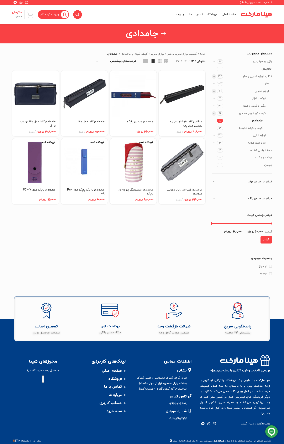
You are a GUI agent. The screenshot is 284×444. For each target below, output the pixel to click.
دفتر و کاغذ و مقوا (254, 106)
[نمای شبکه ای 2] (166, 61)
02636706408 (178, 404)
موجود (263, 274)
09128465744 (178, 419)
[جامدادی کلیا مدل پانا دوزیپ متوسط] (182, 161)
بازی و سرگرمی (262, 61)
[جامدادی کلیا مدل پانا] (84, 93)
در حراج (262, 266)
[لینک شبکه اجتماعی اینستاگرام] (214, 424)
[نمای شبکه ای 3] (160, 61)
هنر (267, 84)
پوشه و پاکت (263, 158)
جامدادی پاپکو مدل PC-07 (39, 190)
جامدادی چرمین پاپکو (140, 122)
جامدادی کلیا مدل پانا (91, 122)
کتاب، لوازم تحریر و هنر (257, 76)
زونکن (268, 165)
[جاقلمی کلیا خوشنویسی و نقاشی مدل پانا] (182, 93)
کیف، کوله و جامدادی (252, 113)
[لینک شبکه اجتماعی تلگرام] (203, 424)
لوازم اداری (259, 135)
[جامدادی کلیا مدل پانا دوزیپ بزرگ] (35, 93)
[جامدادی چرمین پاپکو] (133, 93)
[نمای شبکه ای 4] (153, 61)
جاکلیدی (267, 69)
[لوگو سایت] (256, 14)
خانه (202, 54)
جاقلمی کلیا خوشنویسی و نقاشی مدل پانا (186, 124)
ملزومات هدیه (257, 143)
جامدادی (257, 121)
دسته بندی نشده (261, 150)
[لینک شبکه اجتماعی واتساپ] (209, 424)
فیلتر (266, 239)
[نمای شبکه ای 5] (145, 61)
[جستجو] (77, 14)
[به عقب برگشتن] (163, 34)
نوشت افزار (259, 98)
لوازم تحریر (262, 91)
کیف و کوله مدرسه (250, 128)
